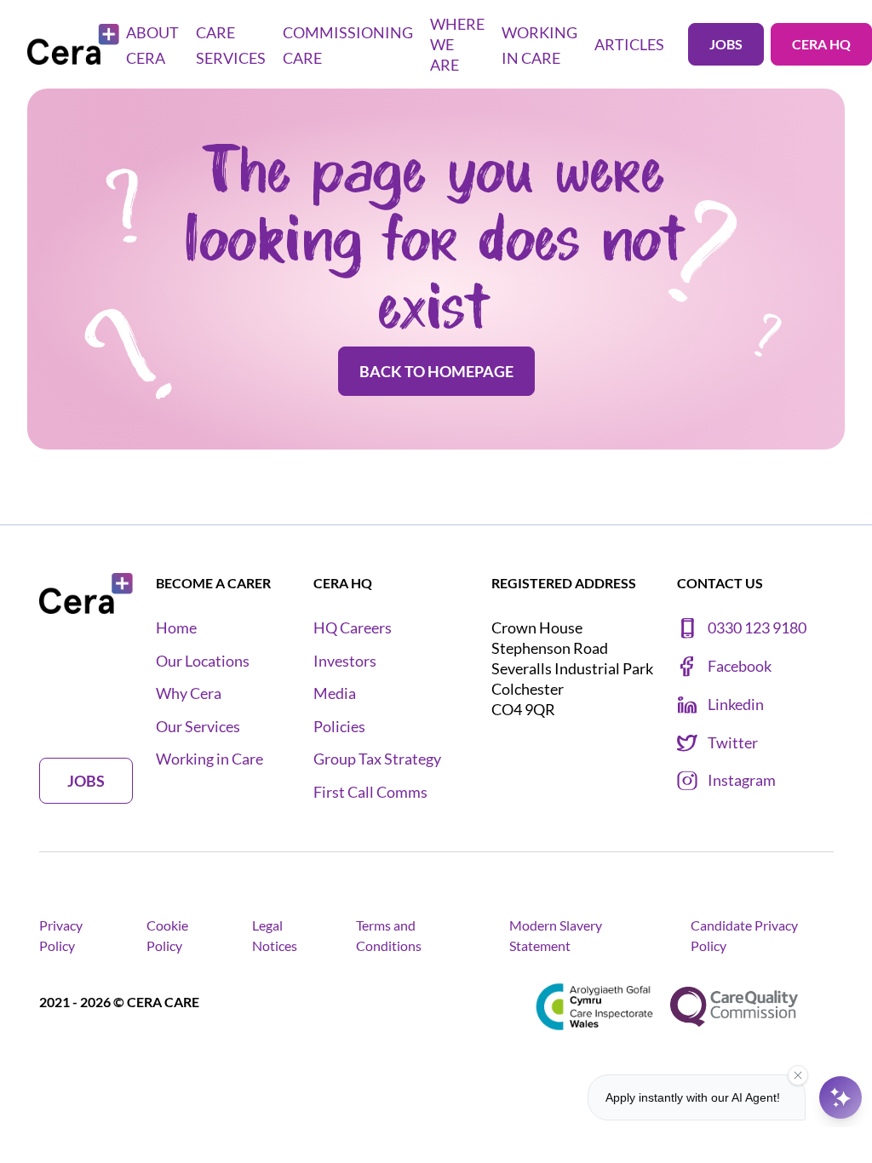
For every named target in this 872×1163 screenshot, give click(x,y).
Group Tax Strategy (377, 759)
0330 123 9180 (757, 628)
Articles (629, 44)
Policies (339, 727)
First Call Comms (370, 792)
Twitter (733, 743)
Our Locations (203, 661)
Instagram (742, 780)
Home (176, 628)
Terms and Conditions (389, 935)
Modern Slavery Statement (555, 935)
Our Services (198, 727)
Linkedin (736, 704)
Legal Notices (274, 935)
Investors (344, 661)
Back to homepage (436, 371)
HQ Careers (352, 628)
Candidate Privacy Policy (744, 935)
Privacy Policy (61, 935)
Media (334, 693)
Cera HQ (821, 44)
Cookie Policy (167, 935)
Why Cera (188, 693)
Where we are (457, 44)
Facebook (740, 666)
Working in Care (209, 759)
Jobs (726, 44)
